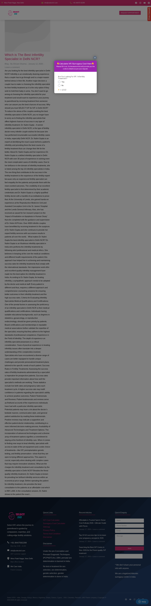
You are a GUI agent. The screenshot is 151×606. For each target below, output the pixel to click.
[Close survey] (95, 57)
